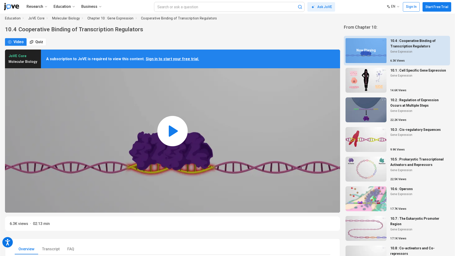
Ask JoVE (324, 7)
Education (13, 18)
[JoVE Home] (11, 6)
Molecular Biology (66, 18)
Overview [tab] (26, 249)
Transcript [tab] (51, 249)
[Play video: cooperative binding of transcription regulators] (172, 131)
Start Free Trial (436, 7)
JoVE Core (36, 18)
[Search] (300, 7)
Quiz (39, 42)
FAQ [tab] (70, 249)
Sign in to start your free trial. (172, 59)
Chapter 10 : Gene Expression (110, 18)
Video (19, 42)
